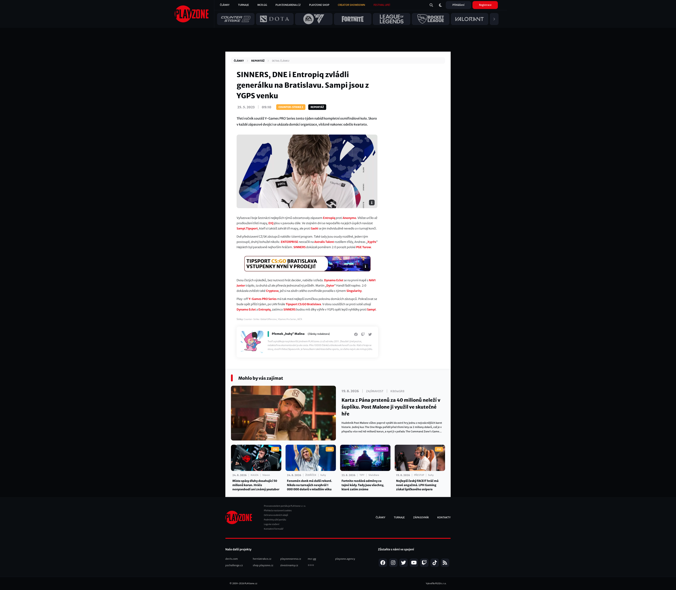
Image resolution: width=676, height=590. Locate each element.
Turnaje (243, 5)
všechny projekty (311, 565)
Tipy (361, 475)
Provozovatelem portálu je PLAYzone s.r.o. (285, 506)
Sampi (371, 309)
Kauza (254, 475)
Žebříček (310, 475)
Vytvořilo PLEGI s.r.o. (436, 583)
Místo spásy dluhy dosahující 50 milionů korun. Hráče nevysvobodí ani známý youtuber (255, 485)
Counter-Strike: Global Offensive (260, 319)
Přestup (419, 475)
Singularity (354, 291)
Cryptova (272, 291)
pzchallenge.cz (234, 565)
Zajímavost (374, 391)
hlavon (266, 475)
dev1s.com (231, 558)
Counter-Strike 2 (290, 107)
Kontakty (444, 517)
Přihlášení (458, 5)
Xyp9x (371, 242)
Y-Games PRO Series (263, 299)
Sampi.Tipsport (247, 228)
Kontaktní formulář (273, 528)
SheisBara (373, 475)
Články (225, 5)
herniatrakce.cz (262, 558)
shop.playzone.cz (263, 565)
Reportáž (258, 60)
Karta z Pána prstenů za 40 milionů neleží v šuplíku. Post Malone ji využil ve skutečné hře (391, 407)
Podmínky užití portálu (275, 519)
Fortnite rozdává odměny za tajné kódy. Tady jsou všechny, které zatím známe (363, 485)
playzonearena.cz (290, 558)
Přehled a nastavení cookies (278, 510)
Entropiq (329, 218)
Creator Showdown (351, 5)
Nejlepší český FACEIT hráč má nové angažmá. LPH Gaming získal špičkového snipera (417, 485)
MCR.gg (262, 5)
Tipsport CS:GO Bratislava (303, 304)
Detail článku (280, 60)
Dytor (330, 285)
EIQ (270, 223)
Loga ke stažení (271, 524)
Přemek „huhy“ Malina (288, 334)
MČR (299, 319)
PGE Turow (363, 247)
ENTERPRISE (289, 242)
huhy (323, 475)
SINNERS (299, 247)
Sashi (314, 228)
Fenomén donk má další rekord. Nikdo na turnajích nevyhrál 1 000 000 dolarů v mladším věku (309, 485)
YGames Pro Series (287, 319)
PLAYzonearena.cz (288, 5)
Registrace (485, 5)
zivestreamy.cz (289, 565)
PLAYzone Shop (319, 5)
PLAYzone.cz (251, 583)
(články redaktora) (319, 334)
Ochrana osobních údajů (276, 515)
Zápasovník (421, 517)
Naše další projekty (238, 549)
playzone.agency (345, 558)
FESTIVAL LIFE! (382, 5)
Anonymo (349, 218)
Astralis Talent (324, 242)
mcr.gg (312, 558)
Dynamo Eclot (333, 280)
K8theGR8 (397, 391)
